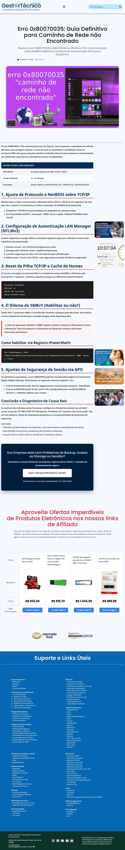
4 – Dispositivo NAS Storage (21, 701)
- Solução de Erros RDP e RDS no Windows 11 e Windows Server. (31, 434)
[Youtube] (62, 840)
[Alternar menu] (64, 6)
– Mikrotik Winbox (17, 762)
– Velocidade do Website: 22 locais (79, 686)
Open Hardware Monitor (76, 716)
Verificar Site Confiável (75, 684)
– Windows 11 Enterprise (74, 758)
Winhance (70, 727)
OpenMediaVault (73, 803)
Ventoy (69, 721)
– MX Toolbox (16, 782)
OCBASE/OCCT (72, 710)
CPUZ (69, 712)
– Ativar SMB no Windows (20, 731)
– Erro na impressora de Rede (22, 738)
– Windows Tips (71, 784)
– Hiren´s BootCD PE (73, 738)
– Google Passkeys (73, 699)
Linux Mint (70, 793)
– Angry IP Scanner (18, 771)
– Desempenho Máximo (20, 729)
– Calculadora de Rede (19, 779)
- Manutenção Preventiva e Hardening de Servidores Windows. (32, 431)
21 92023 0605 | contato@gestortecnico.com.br (21, 846)
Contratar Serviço (19, 720)
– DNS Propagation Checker (21, 784)
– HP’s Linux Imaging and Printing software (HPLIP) (84, 797)
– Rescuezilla (70, 743)
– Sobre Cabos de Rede (20, 742)
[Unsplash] (71, 840)
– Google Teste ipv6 (73, 695)
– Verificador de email (19, 786)
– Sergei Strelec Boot (73, 741)
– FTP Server (15, 813)
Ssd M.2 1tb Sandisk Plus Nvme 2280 (109, 560)
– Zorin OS (69, 795)
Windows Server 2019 (74, 767)
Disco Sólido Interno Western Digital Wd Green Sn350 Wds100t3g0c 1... (56, 560)
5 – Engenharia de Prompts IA (22, 703)
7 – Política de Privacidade (21, 708)
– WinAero (69, 747)
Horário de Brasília (19, 688)
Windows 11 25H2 (73, 756)
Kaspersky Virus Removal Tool (24, 803)
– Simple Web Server (18, 811)
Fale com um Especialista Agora (47, 472)
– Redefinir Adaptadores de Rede (23, 733)
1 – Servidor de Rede (18, 694)
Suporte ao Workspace (21, 718)
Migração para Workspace (22, 716)
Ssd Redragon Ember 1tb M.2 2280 (31, 560)
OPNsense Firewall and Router (24, 758)
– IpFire (13, 760)
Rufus (69, 719)
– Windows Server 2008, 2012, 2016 (78, 769)
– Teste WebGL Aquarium (75, 704)
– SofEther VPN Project (19, 756)
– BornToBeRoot (17, 777)
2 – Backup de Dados (19, 697)
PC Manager (71, 782)
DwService (16, 682)
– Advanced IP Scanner (19, 773)
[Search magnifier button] (120, 6)
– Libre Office (70, 745)
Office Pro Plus (72, 773)
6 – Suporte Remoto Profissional (23, 705)
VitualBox (70, 812)
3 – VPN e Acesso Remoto (20, 699)
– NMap (14, 775)
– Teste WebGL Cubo (74, 702)
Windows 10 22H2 (73, 760)
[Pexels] (67, 840)
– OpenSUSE (70, 790)
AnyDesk (16, 684)
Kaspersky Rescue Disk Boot (23, 805)
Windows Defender (74, 776)
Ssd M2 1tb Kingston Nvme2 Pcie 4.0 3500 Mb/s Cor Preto (82, 560)
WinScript (70, 730)
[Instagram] (53, 840)
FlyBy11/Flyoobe (72, 732)
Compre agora (32, 610)
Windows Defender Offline (77, 778)
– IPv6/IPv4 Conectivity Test (76, 697)
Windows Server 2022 (75, 765)
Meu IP (15, 686)
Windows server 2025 (75, 762)
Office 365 (71, 771)
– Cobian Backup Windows (21, 795)
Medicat (70, 725)
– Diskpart (69, 734)
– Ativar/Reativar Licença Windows (24, 735)
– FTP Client (15, 815)
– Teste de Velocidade (74, 682)
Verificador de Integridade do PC (79, 780)
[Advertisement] (109, 182)
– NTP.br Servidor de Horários (76, 691)
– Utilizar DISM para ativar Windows (24, 740)
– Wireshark (15, 769)
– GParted (69, 736)
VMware (70, 814)
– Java (68, 816)
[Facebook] (58, 840)
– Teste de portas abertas (75, 693)
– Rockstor (69, 805)
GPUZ (69, 714)
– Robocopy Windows (19, 792)
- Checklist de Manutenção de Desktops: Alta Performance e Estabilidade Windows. (42, 427)
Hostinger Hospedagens (76, 688)
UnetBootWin (72, 723)
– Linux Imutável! (17, 727)
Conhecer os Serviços (21, 714)
